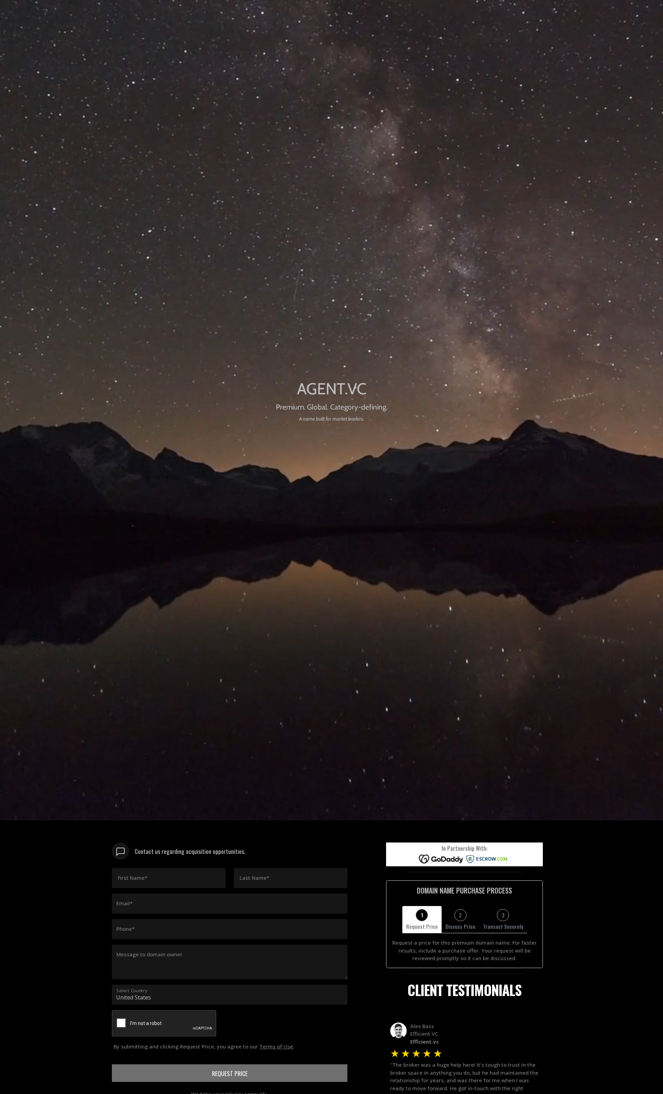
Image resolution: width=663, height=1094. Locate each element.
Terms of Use (276, 1046)
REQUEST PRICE (230, 1073)
